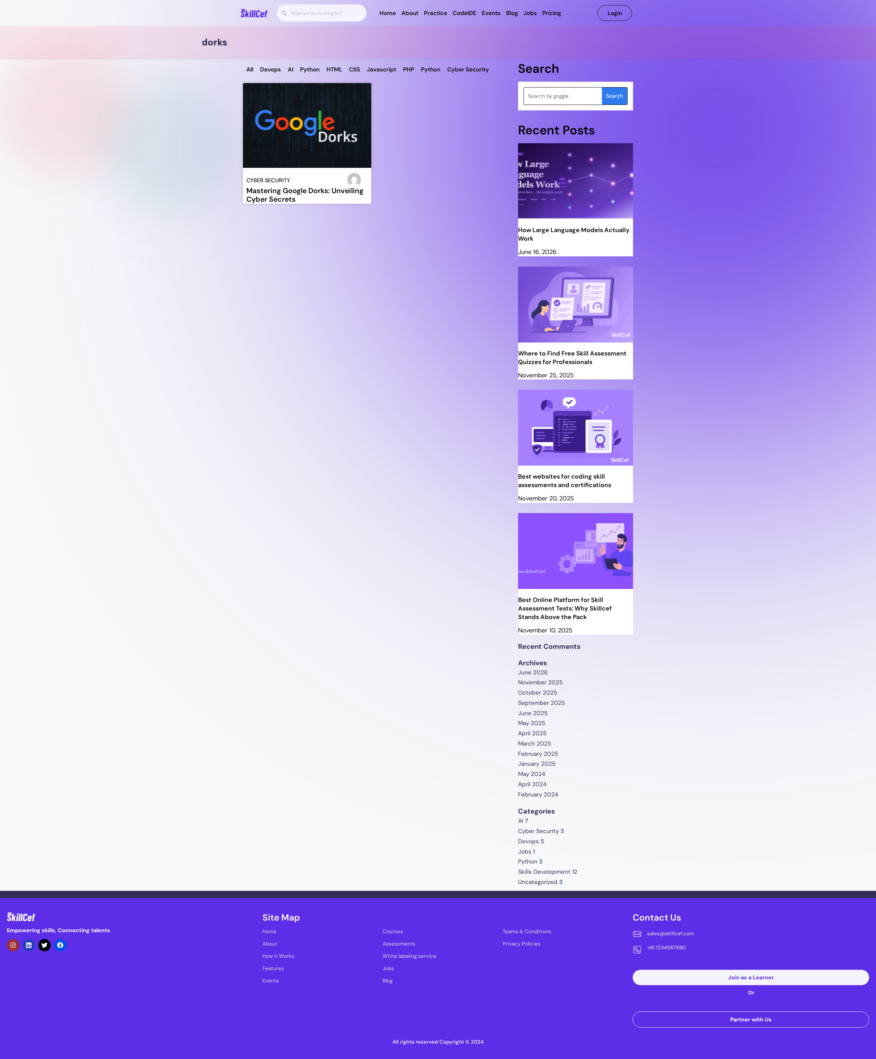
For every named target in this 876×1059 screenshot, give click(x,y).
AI (290, 69)
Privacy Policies (522, 943)
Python (310, 69)
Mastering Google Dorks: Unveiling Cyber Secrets (304, 195)
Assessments (399, 943)
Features (273, 968)
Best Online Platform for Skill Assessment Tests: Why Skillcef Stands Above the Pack (565, 608)
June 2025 (533, 713)
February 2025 (538, 754)
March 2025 (534, 743)
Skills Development (544, 871)
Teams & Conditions (527, 931)
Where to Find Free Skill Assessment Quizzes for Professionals (572, 357)
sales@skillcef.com (670, 933)
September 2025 (541, 703)
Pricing (551, 13)
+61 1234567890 (666, 947)
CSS (354, 69)
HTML (334, 69)
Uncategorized (537, 882)
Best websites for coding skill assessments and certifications (564, 480)
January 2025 (536, 763)
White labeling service (409, 956)
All (249, 69)
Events (491, 13)
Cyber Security (468, 69)
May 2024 (531, 774)
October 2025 (537, 692)
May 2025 (531, 723)
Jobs (530, 13)
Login (615, 13)
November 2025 (540, 682)
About (409, 13)
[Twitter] (44, 945)
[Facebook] (60, 945)
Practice (435, 13)
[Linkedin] (29, 945)
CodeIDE (464, 13)
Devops (270, 69)
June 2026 (533, 672)
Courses (393, 931)
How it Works (278, 956)
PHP (408, 69)
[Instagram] (13, 945)
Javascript (381, 69)
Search (614, 95)
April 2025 (532, 733)
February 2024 (538, 794)
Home (387, 13)
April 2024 (532, 784)
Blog (512, 13)
